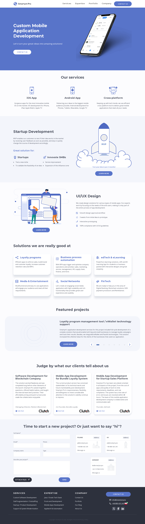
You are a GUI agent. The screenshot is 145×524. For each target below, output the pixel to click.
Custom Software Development (24, 497)
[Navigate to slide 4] (114, 345)
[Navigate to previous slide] (92, 345)
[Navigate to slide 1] (98, 345)
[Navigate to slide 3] (109, 345)
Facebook (118, 508)
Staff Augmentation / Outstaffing (25, 501)
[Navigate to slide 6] (124, 345)
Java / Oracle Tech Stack (53, 497)
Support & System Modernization (25, 509)
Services (67, 3)
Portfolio (93, 3)
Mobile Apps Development (54, 505)
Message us (81, 450)
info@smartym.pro (119, 500)
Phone (45, 442)
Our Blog (78, 505)
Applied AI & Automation (53, 509)
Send (64, 480)
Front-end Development (53, 501)
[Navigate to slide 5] (119, 345)
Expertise (80, 3)
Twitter (114, 508)
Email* (15, 442)
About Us (78, 509)
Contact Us (123, 4)
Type (44, 450)
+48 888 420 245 (118, 503)
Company (106, 3)
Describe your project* (20, 459)
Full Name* (17, 433)
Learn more (104, 173)
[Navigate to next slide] (130, 345)
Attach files (20, 480)
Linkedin (122, 508)
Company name (18, 450)
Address (96, 437)
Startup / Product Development (24, 505)
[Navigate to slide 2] (104, 345)
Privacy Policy (84, 520)
